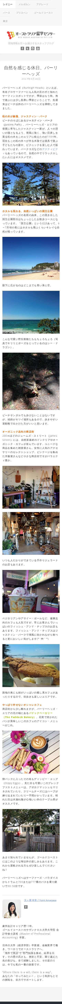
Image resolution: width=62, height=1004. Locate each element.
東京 (5, 21)
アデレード (42, 4)
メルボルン (24, 4)
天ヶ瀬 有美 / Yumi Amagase (40, 900)
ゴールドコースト (43, 12)
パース (6, 12)
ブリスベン (22, 12)
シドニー (8, 4)
